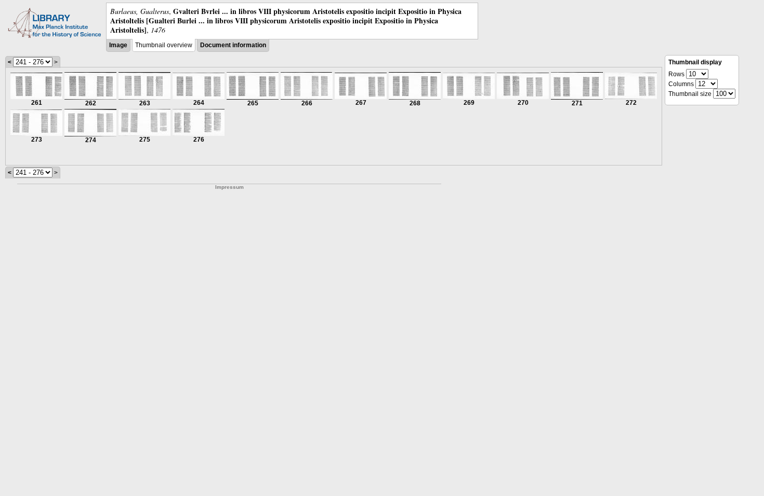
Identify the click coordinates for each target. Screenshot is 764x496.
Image (118, 45)
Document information (233, 45)
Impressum (229, 187)
